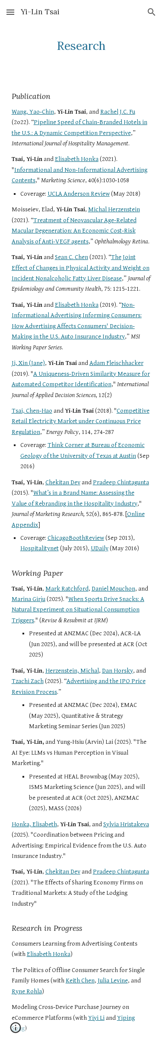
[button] (10, 12)
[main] (81, 45)
